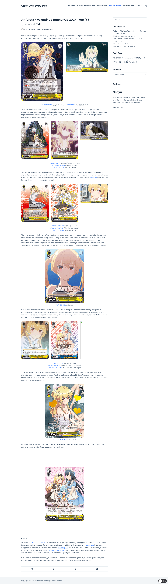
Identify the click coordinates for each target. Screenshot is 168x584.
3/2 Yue (95, 543)
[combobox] (128, 19)
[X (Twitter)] (54, 569)
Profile (120, 61)
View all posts (118, 107)
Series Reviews (102, 6)
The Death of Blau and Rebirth (124, 46)
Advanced (118, 58)
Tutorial (134, 62)
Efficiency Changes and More (124, 36)
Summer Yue (89, 545)
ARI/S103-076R (53, 365)
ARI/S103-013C (58, 363)
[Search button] (145, 19)
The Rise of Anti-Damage (122, 44)
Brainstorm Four (128, 6)
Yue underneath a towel (56, 550)
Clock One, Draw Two (34, 5)
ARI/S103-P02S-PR (59, 439)
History (140, 57)
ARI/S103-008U (61, 305)
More (138, 6)
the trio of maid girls (39, 543)
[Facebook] (32, 569)
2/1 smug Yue (63, 548)
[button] (106, 493)
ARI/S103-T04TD (55, 163)
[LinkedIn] (97, 569)
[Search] (146, 6)
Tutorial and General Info (86, 6)
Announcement (129, 58)
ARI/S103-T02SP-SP (56, 228)
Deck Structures (115, 6)
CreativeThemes (56, 581)
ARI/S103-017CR (70, 105)
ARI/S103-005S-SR (58, 226)
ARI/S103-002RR (46, 105)
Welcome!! (71, 6)
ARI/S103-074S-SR (55, 368)
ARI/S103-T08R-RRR (58, 165)
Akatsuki (93, 177)
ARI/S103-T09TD (58, 167)
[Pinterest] (75, 569)
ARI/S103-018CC (58, 230)
